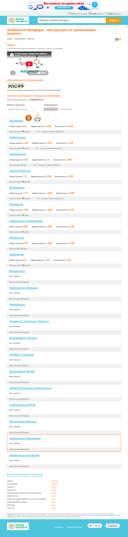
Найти (113, 20)
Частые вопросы (74, 527)
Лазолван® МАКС (22, 371)
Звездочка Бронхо (22, 421)
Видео (10, 39)
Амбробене (17, 154)
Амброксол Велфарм (25, 438)
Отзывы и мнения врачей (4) (52, 132)
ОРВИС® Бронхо (21, 354)
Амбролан (16, 254)
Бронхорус (17, 271)
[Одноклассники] (119, 39)
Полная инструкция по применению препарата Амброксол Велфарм (33, 90)
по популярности (51, 109)
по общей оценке (65, 109)
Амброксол (17, 137)
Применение (20, 39)
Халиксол (16, 204)
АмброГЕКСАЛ (20, 170)
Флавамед (16, 187)
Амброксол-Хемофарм (26, 221)
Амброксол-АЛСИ (22, 404)
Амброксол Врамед (23, 287)
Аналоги (30, 39)
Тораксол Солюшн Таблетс (29, 321)
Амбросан (16, 237)
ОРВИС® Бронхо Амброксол (30, 388)
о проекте (58, 527)
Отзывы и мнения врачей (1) (49, 165)
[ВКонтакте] (116, 39)
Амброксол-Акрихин (24, 455)
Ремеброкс (17, 304)
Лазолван (16, 120)
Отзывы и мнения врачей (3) (50, 148)
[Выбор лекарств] (18, 20)
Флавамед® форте (23, 338)
